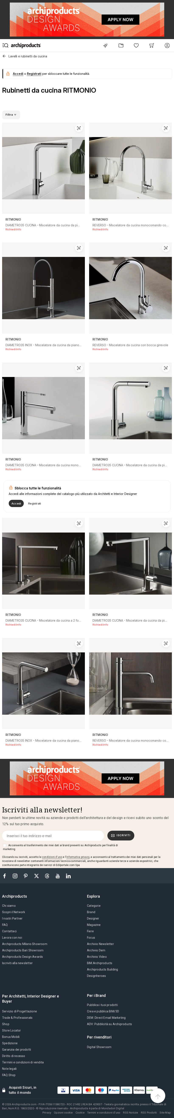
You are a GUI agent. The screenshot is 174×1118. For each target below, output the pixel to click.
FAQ (5, 925)
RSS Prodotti (149, 1112)
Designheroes (96, 976)
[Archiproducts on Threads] (47, 876)
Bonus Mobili (11, 1037)
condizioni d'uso (52, 857)
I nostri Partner (12, 918)
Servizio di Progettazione (19, 1011)
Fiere (90, 931)
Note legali (9, 1068)
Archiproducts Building (102, 969)
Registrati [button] (34, 73)
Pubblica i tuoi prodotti (102, 1005)
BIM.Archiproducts (99, 963)
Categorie (94, 905)
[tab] (16, 896)
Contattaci (9, 931)
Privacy (46, 1112)
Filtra (10, 114)
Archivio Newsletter (100, 944)
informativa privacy (77, 857)
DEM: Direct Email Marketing (106, 1017)
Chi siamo (9, 905)
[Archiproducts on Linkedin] (68, 876)
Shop (5, 1024)
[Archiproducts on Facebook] (6, 876)
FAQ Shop (9, 1075)
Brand (91, 912)
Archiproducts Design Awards (22, 956)
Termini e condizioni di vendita (23, 1062)
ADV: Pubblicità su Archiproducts (109, 1024)
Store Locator (11, 1030)
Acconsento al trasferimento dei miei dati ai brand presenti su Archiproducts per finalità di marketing (60, 847)
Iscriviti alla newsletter (17, 963)
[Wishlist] (136, 45)
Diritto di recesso (13, 1056)
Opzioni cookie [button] (63, 1112)
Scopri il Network (13, 912)
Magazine (94, 925)
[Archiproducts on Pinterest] (26, 876)
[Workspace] (120, 45)
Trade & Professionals (17, 1017)
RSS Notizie (130, 1112)
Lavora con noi (12, 937)
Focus (91, 937)
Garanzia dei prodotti (16, 1049)
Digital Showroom (99, 1047)
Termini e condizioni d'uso (103, 1112)
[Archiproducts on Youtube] (58, 876)
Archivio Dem (96, 950)
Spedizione (10, 1043)
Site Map (165, 1112)
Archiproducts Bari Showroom (23, 950)
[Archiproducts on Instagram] (15, 876)
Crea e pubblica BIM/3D (103, 1011)
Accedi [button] (18, 73)
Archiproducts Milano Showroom (24, 944)
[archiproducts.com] (26, 45)
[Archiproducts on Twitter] (37, 876)
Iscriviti (123, 835)
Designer (93, 918)
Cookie (80, 1112)
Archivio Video (97, 956)
